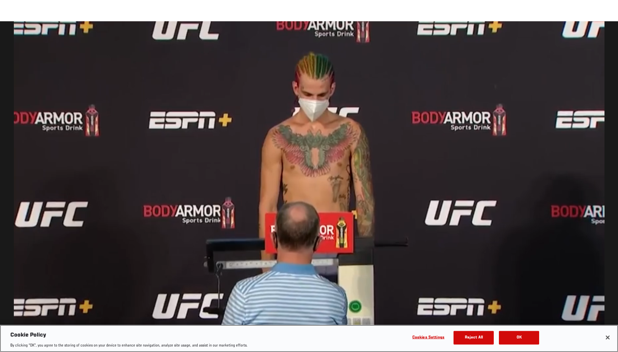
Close (606, 34)
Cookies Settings (428, 337)
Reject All (474, 337)
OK (519, 337)
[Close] (608, 337)
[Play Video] (309, 188)
